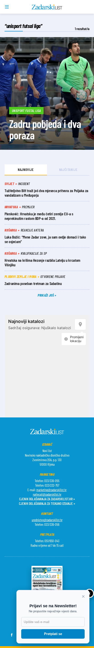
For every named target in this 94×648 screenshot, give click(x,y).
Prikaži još (46, 295)
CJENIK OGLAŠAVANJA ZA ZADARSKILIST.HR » (47, 499)
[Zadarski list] (47, 7)
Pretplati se (53, 634)
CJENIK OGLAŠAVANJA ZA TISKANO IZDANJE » (47, 503)
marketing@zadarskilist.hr (51, 490)
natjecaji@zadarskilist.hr (47, 494)
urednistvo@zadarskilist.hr (47, 520)
